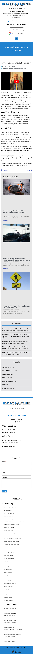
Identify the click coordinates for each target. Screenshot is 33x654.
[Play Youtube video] (16, 81)
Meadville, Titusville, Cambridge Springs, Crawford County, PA (14, 521)
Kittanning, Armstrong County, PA (9, 558)
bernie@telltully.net (16, 419)
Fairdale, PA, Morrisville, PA (8, 580)
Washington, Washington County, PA (10, 507)
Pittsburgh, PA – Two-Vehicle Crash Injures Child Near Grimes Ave (16, 307)
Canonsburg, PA (6, 566)
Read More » (5, 220)
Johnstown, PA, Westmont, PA (8, 572)
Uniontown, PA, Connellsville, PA (10, 608)
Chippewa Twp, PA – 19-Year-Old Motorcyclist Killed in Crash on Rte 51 (14, 211)
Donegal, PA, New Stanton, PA (9, 639)
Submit (4, 491)
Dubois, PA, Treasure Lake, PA (8, 586)
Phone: (3, 472)
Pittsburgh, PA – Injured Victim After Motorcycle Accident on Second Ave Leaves (16, 259)
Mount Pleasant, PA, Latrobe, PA (10, 641)
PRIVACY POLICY (10, 648)
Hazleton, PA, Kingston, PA (8, 597)
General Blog (11, 68)
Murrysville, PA (6, 561)
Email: (4, 467)
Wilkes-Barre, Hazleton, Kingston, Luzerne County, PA (12, 538)
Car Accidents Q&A (7, 370)
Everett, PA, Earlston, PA (7, 594)
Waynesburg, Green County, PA (9, 530)
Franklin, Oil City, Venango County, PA (10, 533)
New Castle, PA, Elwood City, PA (9, 591)
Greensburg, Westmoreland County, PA (10, 552)
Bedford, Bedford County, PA (8, 555)
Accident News (6, 367)
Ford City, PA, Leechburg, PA (8, 600)
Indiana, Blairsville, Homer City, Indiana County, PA (12, 544)
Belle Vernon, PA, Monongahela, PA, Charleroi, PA (13, 634)
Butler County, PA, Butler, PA (9, 617)
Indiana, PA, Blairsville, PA (9, 627)
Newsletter (5, 377)
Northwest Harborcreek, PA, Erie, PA (10, 613)
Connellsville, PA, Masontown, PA (9, 577)
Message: (4, 477)
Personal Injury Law (20, 68)
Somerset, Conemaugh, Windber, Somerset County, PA (12, 549)
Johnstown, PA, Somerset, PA (9, 610)
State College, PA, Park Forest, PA (9, 575)
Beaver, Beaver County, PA (8, 510)
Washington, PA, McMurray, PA (9, 615)
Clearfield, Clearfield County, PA (9, 519)
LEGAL (25, 648)
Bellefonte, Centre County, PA (8, 516)
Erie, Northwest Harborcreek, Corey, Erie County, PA (12, 524)
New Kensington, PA (7, 563)
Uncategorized (6, 388)
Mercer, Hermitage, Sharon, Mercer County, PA (11, 541)
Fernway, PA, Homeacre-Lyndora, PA (10, 583)
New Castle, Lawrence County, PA (9, 535)
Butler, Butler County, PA (8, 547)
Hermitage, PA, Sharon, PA (8, 589)
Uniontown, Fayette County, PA (9, 527)
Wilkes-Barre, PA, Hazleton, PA (9, 631)
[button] (16, 38)
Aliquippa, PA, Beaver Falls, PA (8, 569)
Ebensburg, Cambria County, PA (9, 513)
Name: (4, 461)
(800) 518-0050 (21, 21)
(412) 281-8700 (13, 21)
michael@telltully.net (16, 422)
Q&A (3, 384)
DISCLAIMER (19, 648)
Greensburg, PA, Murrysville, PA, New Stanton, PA (13, 629)
